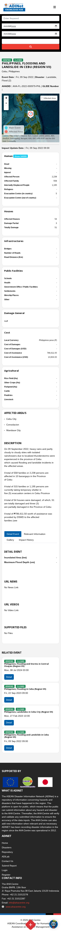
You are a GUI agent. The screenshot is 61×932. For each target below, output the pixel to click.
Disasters (6, 847)
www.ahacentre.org (16, 906)
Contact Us (7, 861)
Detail (9, 677)
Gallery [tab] (10, 540)
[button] (6, 107)
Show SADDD (20, 156)
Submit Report (9, 865)
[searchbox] (4, 41)
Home (5, 843)
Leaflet (5, 135)
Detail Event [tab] (13, 534)
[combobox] (30, 41)
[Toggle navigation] (55, 7)
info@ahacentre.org (18, 902)
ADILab (5, 856)
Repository (7, 852)
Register (6, 874)
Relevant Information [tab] (34, 534)
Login (4, 870)
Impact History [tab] (26, 540)
